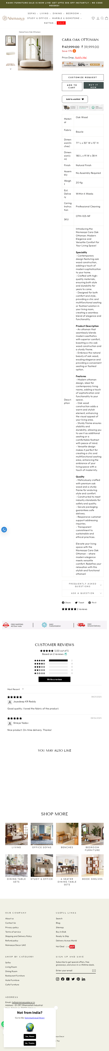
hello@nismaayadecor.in (23, 1002)
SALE (61, 23)
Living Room (11, 967)
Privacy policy (12, 927)
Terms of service (13, 932)
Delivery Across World (66, 940)
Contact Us (10, 923)
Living (45, 13)
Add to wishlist (73, 99)
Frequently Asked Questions (83, 585)
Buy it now (93, 86)
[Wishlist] (93, 18)
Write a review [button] (54, 679)
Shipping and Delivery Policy (18, 936)
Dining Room (11, 971)
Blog (58, 923)
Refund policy (11, 940)
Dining (58, 13)
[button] (69, 609)
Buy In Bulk (61, 932)
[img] (14, 697)
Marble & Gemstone (66, 18)
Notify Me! (81, 57)
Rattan (49, 23)
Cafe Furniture (12, 984)
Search (59, 918)
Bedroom (73, 13)
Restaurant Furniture (15, 975)
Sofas (32, 13)
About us (9, 918)
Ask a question (82, 593)
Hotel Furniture (12, 980)
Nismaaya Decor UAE (15, 945)
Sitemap (60, 927)
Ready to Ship (62, 936)
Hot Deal (60, 946)
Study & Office (38, 18)
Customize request (82, 77)
